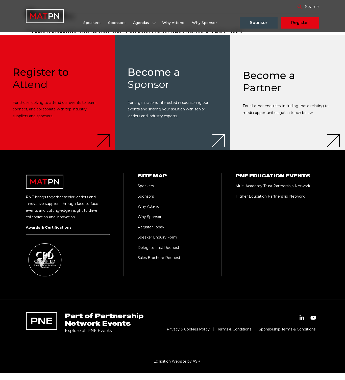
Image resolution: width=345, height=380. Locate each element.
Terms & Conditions (234, 329)
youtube (313, 318)
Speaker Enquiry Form (157, 237)
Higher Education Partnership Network (270, 196)
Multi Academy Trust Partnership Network (273, 186)
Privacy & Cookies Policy (188, 329)
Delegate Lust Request (158, 247)
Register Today (151, 227)
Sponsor (258, 22)
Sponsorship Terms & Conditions (287, 329)
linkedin (302, 318)
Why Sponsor (204, 22)
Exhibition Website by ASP (177, 361)
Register (300, 22)
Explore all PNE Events (88, 330)
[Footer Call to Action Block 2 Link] (172, 92)
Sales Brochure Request (159, 257)
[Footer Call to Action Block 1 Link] (57, 92)
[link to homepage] (45, 16)
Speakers (92, 22)
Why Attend (173, 22)
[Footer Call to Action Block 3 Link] (287, 92)
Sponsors (117, 22)
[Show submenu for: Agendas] (154, 23)
